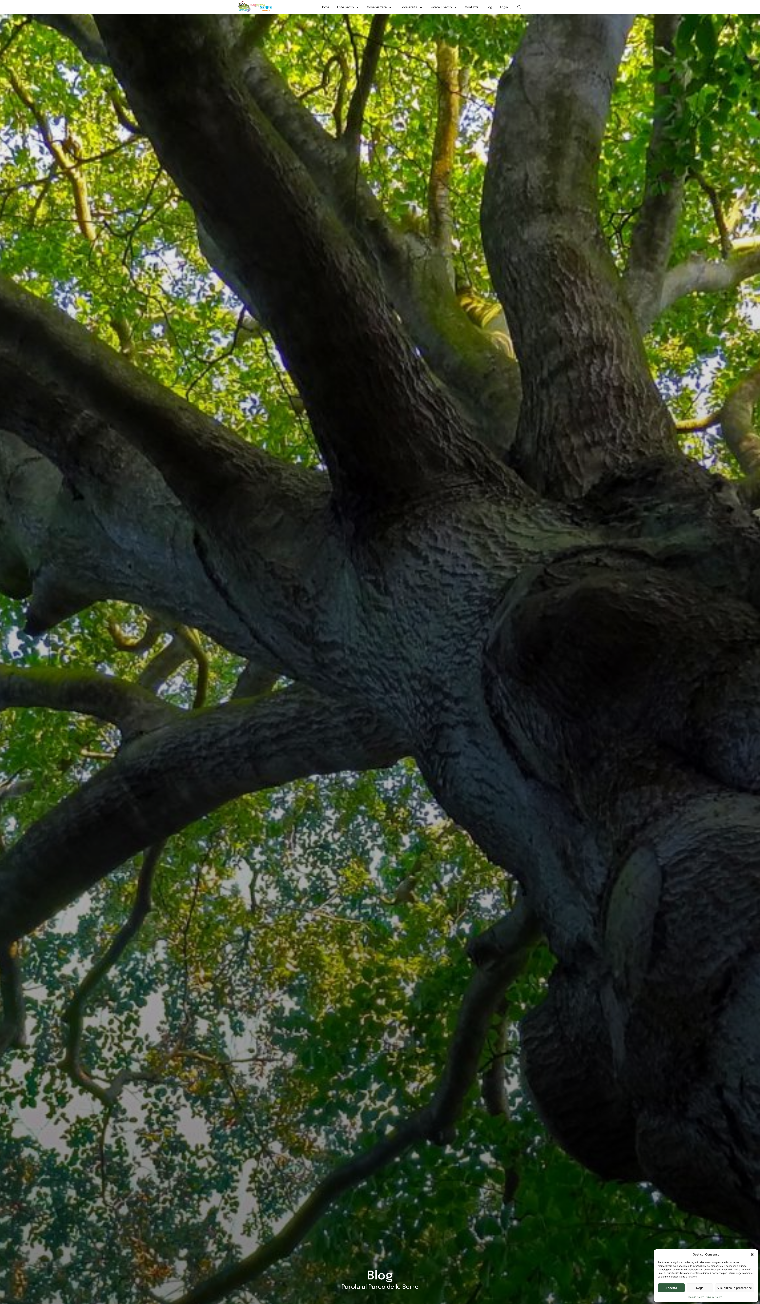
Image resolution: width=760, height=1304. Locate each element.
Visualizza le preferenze (734, 1288)
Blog (489, 7)
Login (504, 7)
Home (325, 7)
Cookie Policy (696, 1296)
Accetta (671, 1288)
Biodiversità (408, 7)
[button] (752, 1254)
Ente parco (345, 7)
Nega (700, 1288)
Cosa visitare (377, 7)
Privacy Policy (714, 1296)
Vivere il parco (441, 7)
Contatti (471, 7)
